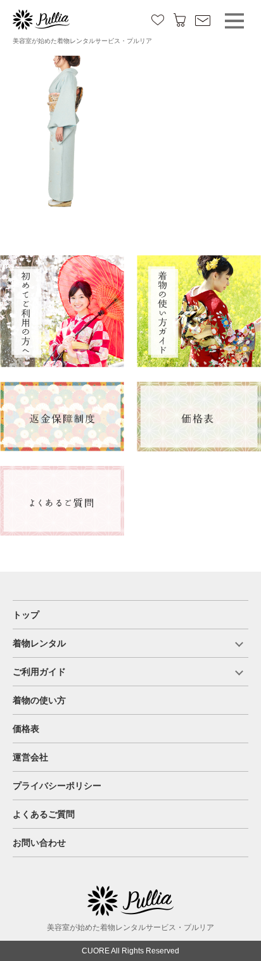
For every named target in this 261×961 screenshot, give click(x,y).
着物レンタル (39, 643)
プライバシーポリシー (57, 786)
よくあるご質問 (44, 814)
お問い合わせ (39, 843)
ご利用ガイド (39, 672)
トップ (26, 615)
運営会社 (30, 757)
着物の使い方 (39, 700)
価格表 (26, 729)
